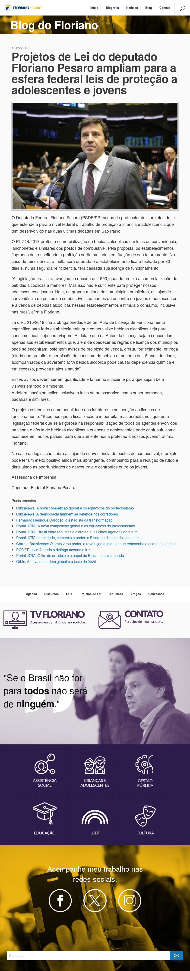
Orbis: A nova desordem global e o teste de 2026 (56, 561)
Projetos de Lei (90, 594)
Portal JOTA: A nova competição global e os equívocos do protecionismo (75, 525)
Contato (165, 8)
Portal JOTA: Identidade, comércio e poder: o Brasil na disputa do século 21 (78, 537)
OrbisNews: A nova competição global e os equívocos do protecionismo (75, 508)
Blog (148, 8)
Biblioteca (116, 594)
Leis (69, 594)
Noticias (132, 8)
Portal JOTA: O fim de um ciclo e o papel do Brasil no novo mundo (70, 555)
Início (94, 8)
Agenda (31, 594)
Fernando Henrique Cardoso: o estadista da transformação (64, 520)
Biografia (112, 8)
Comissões (156, 594)
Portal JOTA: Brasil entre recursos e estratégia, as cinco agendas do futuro (77, 532)
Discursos (51, 594)
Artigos (135, 594)
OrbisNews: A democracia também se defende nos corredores (67, 514)
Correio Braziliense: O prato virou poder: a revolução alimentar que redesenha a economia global (96, 543)
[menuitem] (94, 8)
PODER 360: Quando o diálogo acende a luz (53, 549)
